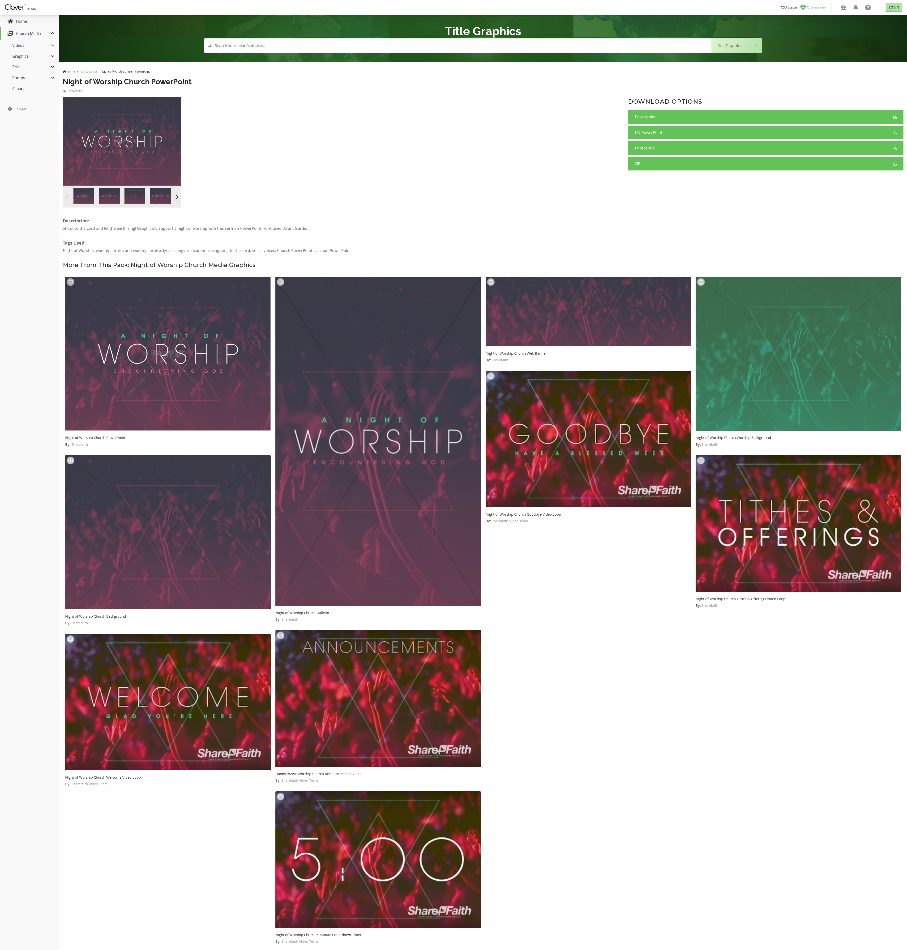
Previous (67, 197)
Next (175, 197)
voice (257, 250)
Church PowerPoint (294, 250)
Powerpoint (645, 116)
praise (155, 250)
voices (269, 250)
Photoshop (645, 148)
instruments (198, 250)
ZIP (637, 163)
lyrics (167, 250)
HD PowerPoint (648, 132)
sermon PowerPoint (332, 250)
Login (894, 7)
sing (215, 250)
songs (180, 250)
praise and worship (130, 250)
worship (103, 250)
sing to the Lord (235, 250)
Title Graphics (88, 71)
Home (71, 71)
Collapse (21, 109)
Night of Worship (78, 250)
